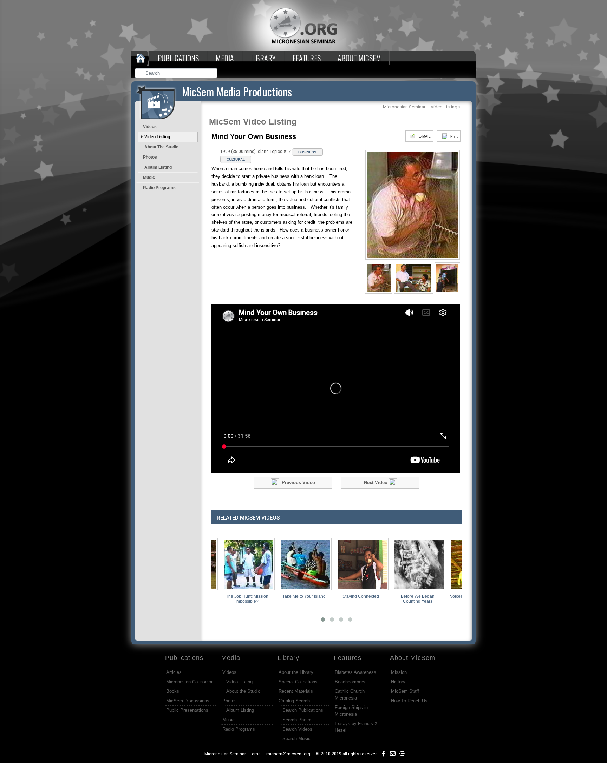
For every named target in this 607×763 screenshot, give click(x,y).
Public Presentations (187, 710)
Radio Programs (159, 187)
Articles (174, 672)
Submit (212, 74)
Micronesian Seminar (225, 754)
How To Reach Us (409, 700)
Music (149, 177)
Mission (399, 672)
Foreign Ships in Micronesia (351, 711)
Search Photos (297, 719)
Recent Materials (296, 691)
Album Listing (158, 167)
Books (172, 691)
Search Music (296, 738)
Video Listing (157, 136)
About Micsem (359, 57)
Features (307, 57)
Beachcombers (350, 681)
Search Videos (297, 729)
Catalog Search (294, 700)
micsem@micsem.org (288, 754)
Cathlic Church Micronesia (350, 695)
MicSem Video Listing (253, 121)
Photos (150, 157)
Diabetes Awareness (355, 672)
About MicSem (412, 657)
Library (263, 57)
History (398, 681)
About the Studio (161, 147)
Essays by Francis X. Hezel (357, 727)
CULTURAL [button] (236, 159)
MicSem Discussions (187, 700)
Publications (178, 57)
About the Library (296, 672)
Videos (150, 126)
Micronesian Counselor (189, 681)
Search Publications (302, 710)
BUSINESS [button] (307, 152)
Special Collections (298, 681)
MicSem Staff (405, 691)
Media (225, 57)
